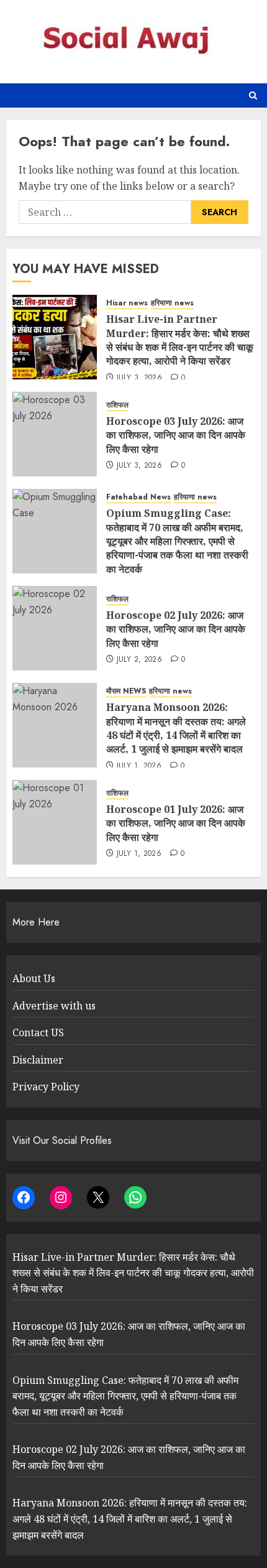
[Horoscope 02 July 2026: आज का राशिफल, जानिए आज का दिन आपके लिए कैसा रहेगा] (54, 628)
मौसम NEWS (126, 691)
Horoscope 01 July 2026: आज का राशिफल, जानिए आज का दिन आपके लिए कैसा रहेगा (175, 823)
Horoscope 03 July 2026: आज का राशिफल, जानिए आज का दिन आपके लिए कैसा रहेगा (175, 435)
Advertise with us (54, 1006)
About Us (33, 978)
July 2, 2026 (139, 660)
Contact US (38, 1032)
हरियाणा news (172, 303)
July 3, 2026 (139, 378)
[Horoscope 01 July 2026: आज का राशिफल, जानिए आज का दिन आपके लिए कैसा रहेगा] (54, 822)
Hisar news (127, 303)
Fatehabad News (138, 497)
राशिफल (117, 405)
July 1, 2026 (139, 766)
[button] (253, 95)
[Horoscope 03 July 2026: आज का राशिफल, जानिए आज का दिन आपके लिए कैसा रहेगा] (54, 434)
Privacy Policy (45, 1086)
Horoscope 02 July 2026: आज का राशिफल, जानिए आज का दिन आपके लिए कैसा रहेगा (175, 629)
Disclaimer (37, 1060)
